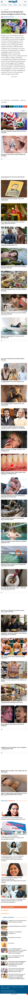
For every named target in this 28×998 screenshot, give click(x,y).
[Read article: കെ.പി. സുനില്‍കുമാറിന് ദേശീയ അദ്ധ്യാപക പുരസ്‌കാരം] (4, 957)
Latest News (4, 5)
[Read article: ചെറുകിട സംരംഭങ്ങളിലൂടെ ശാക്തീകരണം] (4, 933)
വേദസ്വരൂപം (11, 943)
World (24, 5)
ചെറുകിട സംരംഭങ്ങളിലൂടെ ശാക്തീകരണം (15, 932)
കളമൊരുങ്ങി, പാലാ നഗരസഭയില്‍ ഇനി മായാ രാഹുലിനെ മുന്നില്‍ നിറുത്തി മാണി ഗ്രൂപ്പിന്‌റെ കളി (13, 818)
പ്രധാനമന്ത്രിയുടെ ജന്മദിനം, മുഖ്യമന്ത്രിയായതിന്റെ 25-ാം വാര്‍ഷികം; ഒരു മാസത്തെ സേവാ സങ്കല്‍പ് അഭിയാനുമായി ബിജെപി (17, 951)
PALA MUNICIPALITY (15, 100)
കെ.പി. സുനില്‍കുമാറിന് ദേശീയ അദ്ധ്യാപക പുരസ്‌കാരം (16, 956)
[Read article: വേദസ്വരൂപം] (4, 944)
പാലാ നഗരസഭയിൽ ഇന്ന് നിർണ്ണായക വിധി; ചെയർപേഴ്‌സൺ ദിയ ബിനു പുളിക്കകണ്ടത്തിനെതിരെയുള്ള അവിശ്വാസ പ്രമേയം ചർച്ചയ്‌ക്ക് (13, 880)
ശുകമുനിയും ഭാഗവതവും (14, 937)
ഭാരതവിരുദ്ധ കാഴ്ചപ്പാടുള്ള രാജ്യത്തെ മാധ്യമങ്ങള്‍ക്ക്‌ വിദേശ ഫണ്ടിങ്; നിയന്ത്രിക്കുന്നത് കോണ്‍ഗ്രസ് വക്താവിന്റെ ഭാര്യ (17, 964)
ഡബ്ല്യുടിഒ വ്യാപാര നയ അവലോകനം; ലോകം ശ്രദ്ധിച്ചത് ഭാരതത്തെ (17, 921)
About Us (2, 986)
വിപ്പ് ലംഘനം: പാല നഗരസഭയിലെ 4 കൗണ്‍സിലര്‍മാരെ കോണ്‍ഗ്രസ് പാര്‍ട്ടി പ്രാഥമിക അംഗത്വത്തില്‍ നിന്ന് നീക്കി (12, 837)
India (20, 5)
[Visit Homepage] (13, 1)
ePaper (10, 5)
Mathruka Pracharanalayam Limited (8, 990)
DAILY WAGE (4, 102)
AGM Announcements (5, 988)
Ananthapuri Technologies (11, 992)
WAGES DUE (23, 100)
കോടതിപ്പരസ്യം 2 (5, 913)
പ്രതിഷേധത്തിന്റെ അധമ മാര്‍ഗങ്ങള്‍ (17, 926)
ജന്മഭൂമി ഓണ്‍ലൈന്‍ (9, 17)
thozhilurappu (7, 100)
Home (2, 9)
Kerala (15, 5)
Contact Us (8, 986)
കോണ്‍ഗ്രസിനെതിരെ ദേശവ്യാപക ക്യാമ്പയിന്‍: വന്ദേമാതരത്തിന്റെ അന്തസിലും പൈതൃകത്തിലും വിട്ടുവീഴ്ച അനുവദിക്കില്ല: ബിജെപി (16, 976)
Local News (6, 9)
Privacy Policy (21, 986)
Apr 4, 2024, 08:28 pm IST (19, 16)
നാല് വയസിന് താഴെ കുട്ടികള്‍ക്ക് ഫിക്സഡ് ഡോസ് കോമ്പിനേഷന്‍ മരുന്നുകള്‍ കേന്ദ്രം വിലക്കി (16, 970)
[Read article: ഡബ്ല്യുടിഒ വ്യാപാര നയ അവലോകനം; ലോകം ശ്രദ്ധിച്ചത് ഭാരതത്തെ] (4, 922)
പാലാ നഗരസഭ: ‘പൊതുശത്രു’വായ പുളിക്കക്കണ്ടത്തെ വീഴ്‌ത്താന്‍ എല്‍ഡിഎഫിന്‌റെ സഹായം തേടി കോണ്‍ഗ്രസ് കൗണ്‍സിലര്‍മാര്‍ (13, 900)
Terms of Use (14, 986)
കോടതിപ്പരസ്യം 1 (5, 910)
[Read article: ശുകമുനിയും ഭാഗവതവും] (4, 939)
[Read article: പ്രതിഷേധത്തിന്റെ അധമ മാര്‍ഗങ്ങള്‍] (4, 928)
